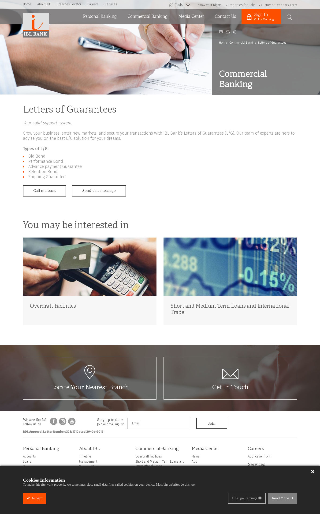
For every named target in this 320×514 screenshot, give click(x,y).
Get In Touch (230, 388)
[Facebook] (53, 421)
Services (111, 4)
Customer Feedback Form (279, 5)
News (181, 30)
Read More (280, 498)
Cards (86, 54)
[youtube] (72, 421)
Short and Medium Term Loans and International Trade (147, 47)
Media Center (191, 16)
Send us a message (99, 191)
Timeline (85, 456)
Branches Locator (69, 4)
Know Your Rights (210, 5)
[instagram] (63, 421)
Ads (179, 42)
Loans (86, 42)
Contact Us (225, 16)
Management (88, 462)
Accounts (89, 30)
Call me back (44, 191)
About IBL (44, 4)
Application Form (260, 456)
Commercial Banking (147, 16)
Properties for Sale (241, 5)
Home (27, 4)
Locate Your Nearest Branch (90, 388)
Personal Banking (100, 16)
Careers (93, 4)
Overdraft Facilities (143, 30)
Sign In (264, 16)
